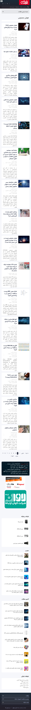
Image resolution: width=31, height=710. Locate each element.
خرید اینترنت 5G (24, 684)
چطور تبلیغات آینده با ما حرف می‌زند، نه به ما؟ (14, 654)
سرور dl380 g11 (20, 536)
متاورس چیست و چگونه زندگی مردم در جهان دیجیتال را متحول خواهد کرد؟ (14, 591)
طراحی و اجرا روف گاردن (22, 680)
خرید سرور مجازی (24, 685)
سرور (8, 707)
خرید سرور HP (24, 682)
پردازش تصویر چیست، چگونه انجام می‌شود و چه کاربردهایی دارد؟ (10, 214)
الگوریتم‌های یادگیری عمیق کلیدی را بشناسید (11, 76)
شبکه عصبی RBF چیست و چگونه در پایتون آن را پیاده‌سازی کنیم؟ (10, 293)
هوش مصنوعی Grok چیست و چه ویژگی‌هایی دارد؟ (10, 27)
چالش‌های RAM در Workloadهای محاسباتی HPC (13, 633)
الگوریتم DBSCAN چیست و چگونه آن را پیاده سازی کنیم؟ (10, 348)
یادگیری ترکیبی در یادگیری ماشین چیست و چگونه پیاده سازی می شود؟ (10, 402)
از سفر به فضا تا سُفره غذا (10, 52)
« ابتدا (27, 453)
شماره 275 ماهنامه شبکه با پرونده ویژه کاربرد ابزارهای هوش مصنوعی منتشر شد (10, 268)
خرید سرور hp (20, 522)
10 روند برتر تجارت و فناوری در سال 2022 (15, 563)
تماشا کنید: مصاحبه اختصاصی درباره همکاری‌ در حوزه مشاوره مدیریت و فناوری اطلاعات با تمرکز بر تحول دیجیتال (10, 154)
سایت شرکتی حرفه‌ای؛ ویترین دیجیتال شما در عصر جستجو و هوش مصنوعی (13, 626)
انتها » (12, 456)
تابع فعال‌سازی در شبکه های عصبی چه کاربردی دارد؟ (10, 321)
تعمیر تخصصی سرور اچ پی (18, 543)
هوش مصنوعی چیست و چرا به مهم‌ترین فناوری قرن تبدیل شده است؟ (10, 240)
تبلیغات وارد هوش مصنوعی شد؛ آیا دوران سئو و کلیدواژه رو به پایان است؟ (14, 611)
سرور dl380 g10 (20, 529)
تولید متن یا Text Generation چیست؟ (11, 376)
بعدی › (16, 456)
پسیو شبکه (25, 687)
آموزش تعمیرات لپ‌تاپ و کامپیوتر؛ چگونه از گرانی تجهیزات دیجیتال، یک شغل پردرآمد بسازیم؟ (14, 640)
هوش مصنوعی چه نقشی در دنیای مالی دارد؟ (10, 101)
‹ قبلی (22, 453)
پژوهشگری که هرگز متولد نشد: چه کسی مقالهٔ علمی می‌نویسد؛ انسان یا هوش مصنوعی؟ (13, 604)
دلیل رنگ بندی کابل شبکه (18, 647)
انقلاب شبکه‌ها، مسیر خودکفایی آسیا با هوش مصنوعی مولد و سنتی (11, 184)
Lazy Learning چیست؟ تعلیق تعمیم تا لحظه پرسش (10, 126)
